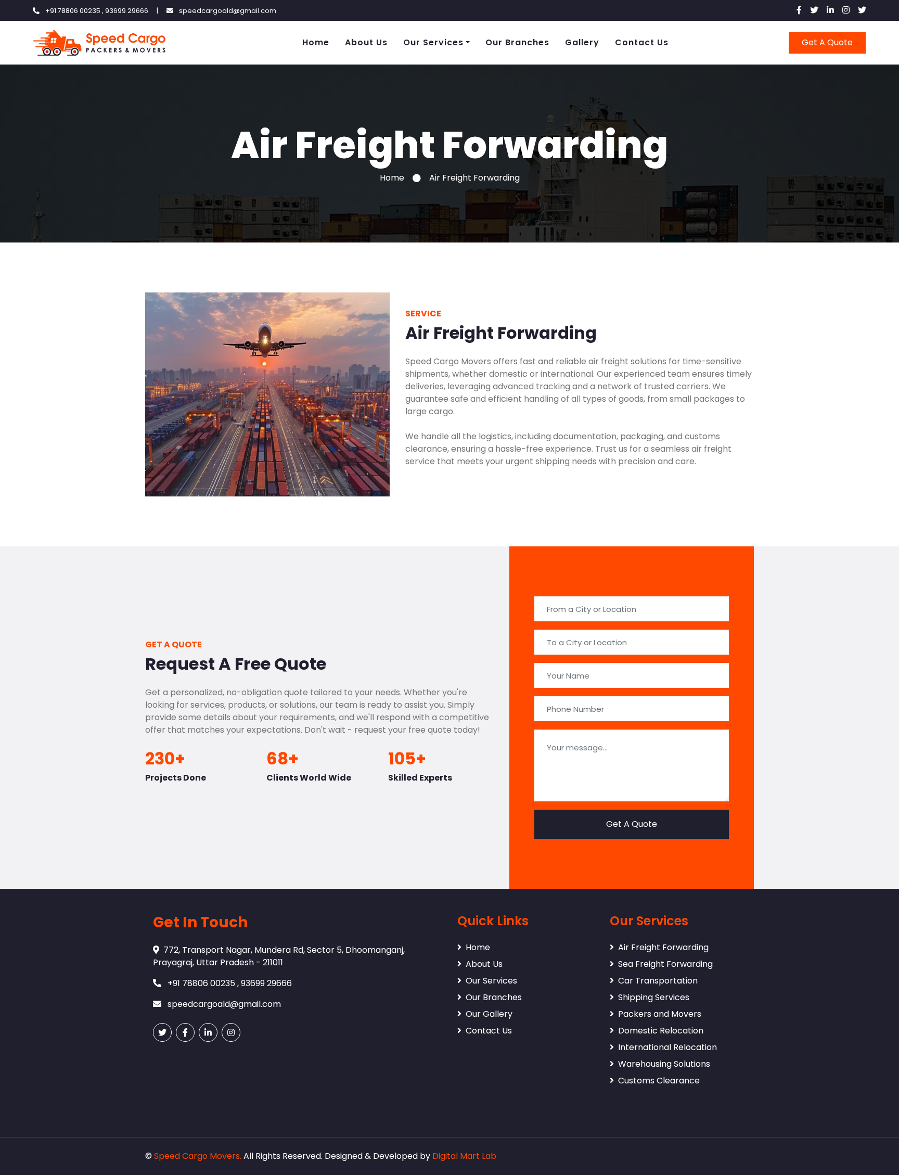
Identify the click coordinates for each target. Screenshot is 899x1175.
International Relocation (667, 1047)
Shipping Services (653, 997)
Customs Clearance (659, 1081)
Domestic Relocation (660, 1031)
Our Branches (517, 42)
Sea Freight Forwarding (665, 964)
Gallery (582, 42)
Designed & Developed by (377, 1156)
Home (315, 42)
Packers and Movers (659, 1014)
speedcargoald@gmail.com (227, 10)
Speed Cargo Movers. (197, 1156)
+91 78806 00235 (73, 10)
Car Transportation (658, 981)
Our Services (433, 42)
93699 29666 (126, 10)
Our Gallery (489, 1014)
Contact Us (642, 42)
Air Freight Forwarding (663, 947)
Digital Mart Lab (464, 1156)
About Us (366, 42)
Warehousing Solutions (664, 1064)
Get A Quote (827, 42)
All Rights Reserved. (283, 1156)
